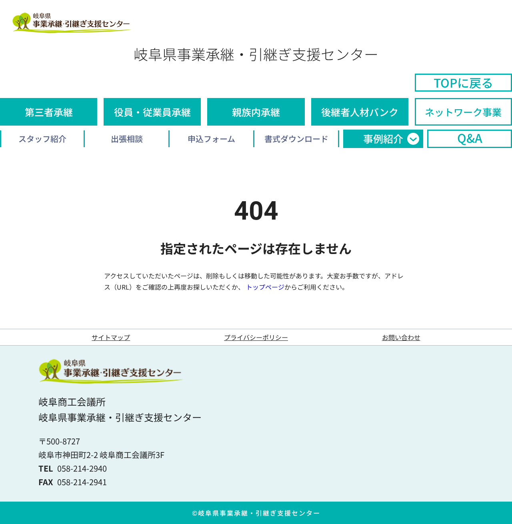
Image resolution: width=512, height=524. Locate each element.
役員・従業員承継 (152, 112)
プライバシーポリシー (256, 337)
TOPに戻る (463, 82)
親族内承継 (256, 112)
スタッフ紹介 (42, 138)
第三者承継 (49, 112)
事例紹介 (383, 138)
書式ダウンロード (296, 138)
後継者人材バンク (359, 112)
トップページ (265, 287)
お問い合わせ (401, 337)
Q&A (469, 138)
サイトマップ (111, 337)
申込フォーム (211, 138)
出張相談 (127, 138)
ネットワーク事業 (463, 112)
